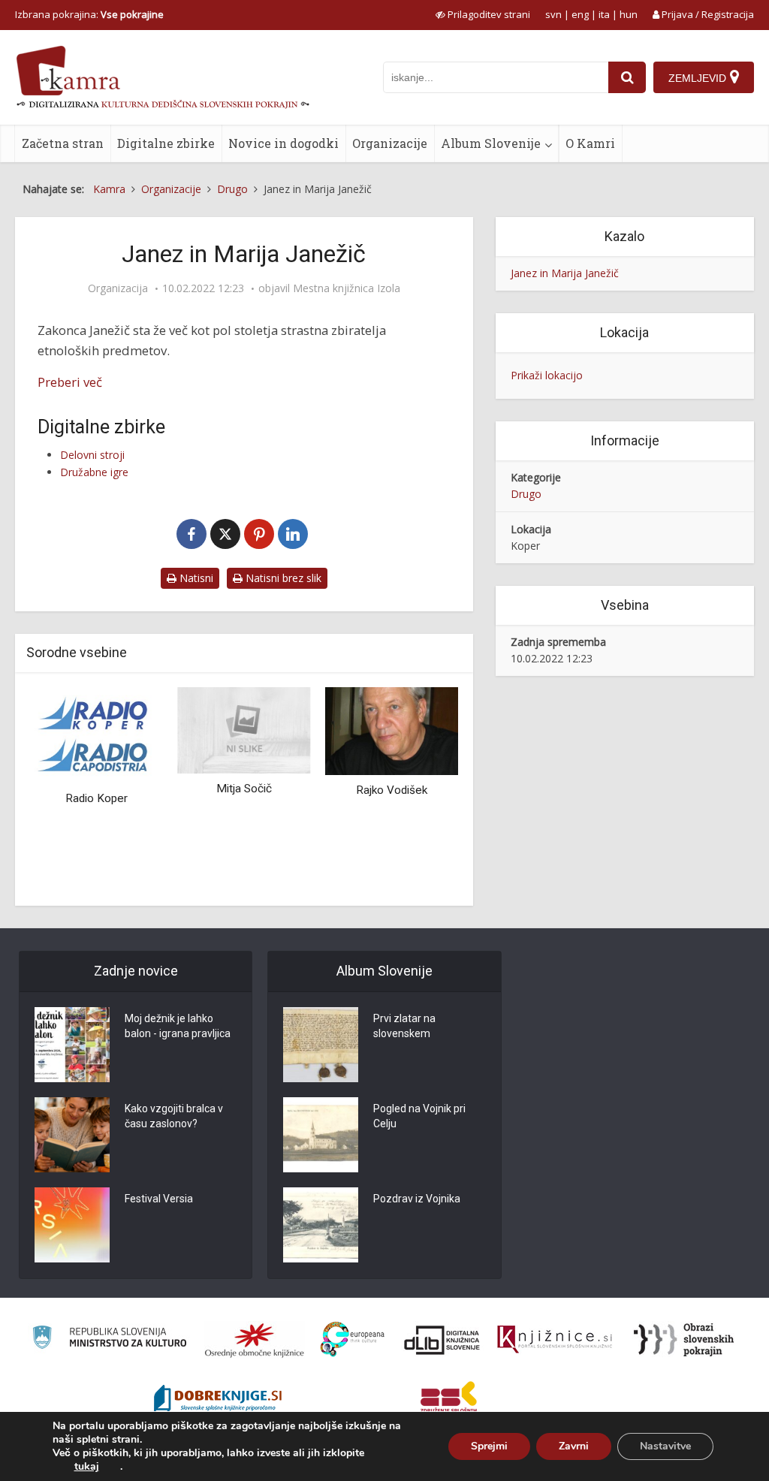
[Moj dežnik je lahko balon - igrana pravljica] (72, 1044)
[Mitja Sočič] (244, 729)
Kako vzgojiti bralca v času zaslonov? (174, 1116)
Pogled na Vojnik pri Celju (419, 1116)
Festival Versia (159, 1199)
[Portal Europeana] (353, 1339)
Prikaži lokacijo (547, 375)
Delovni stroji (92, 455)
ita (604, 14)
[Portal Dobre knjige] (218, 1400)
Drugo (526, 494)
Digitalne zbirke (166, 143)
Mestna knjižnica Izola (346, 288)
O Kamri (590, 143)
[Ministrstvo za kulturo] (109, 1339)
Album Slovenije (491, 143)
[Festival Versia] (72, 1224)
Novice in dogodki (283, 143)
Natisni (194, 578)
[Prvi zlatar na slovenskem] (320, 1044)
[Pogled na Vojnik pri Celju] (320, 1134)
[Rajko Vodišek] (391, 729)
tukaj (86, 1466)
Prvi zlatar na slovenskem (404, 1025)
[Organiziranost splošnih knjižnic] (254, 1340)
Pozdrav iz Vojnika (416, 1199)
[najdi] (627, 77)
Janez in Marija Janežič (565, 273)
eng (580, 14)
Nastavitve (665, 1446)
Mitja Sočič (244, 788)
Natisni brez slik (282, 578)
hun (629, 14)
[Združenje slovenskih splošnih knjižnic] (554, 1340)
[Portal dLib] (442, 1340)
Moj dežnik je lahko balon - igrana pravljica (178, 1025)
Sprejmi (489, 1446)
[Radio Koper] (96, 734)
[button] (420, 791)
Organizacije (389, 143)
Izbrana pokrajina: (89, 14)
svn (553, 14)
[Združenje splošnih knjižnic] (449, 1400)
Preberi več (70, 382)
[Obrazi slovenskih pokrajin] (683, 1340)
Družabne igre (94, 472)
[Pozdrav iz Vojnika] (320, 1224)
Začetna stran (63, 143)
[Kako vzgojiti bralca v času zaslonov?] (72, 1134)
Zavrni (574, 1446)
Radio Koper (96, 798)
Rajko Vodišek (391, 790)
